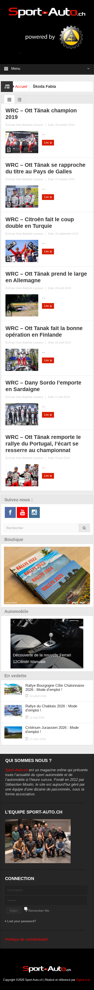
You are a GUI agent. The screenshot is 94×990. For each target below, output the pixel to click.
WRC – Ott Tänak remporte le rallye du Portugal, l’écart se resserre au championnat (43, 443)
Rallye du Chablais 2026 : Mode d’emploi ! (51, 708)
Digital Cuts (83, 979)
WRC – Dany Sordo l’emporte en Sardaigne (43, 385)
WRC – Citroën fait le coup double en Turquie (39, 222)
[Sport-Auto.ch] (47, 12)
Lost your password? (21, 921)
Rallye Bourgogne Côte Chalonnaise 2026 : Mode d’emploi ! (54, 687)
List (19, 101)
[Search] (84, 528)
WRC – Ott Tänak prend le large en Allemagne (46, 277)
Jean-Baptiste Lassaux (29, 124)
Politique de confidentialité (26, 939)
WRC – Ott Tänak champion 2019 (41, 113)
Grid (9, 101)
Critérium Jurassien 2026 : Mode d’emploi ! (52, 730)
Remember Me (38, 910)
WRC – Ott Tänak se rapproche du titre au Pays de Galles (45, 168)
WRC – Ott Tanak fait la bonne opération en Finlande (44, 331)
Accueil (21, 86)
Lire (47, 142)
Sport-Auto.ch (16, 770)
